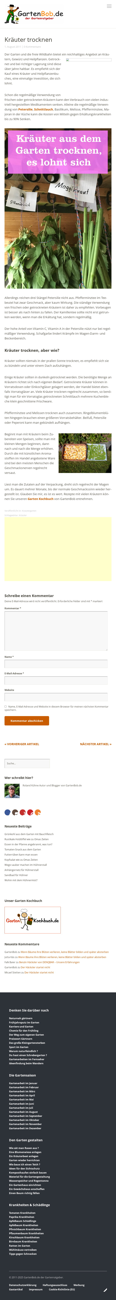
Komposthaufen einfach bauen (28, 1172)
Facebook (8, 812)
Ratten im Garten (19, 1245)
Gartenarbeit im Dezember (25, 1128)
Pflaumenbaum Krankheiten (26, 1233)
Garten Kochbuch (40, 499)
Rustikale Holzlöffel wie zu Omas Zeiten (27, 839)
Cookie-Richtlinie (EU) (62, 1289)
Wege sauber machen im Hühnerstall (26, 865)
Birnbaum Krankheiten (23, 1241)
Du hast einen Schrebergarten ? (28, 1055)
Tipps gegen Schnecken (23, 1254)
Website (9, 690)
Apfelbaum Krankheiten (23, 1225)
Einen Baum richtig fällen (24, 1193)
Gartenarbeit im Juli (21, 1107)
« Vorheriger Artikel (22, 744)
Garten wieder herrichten (24, 1160)
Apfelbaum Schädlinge (22, 1221)
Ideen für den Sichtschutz (24, 1168)
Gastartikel (16, 1289)
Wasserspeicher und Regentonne (28, 1180)
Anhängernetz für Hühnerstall (22, 870)
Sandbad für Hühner (16, 875)
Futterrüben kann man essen (21, 854)
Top (104, 1290)
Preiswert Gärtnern (20, 1038)
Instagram (15, 812)
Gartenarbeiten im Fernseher (26, 1059)
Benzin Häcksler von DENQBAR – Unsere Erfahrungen (49, 962)
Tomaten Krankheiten (22, 1213)
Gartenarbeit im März (22, 1091)
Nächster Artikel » (95, 744)
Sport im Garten (18, 1047)
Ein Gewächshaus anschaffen (27, 1189)
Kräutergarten (29, 510)
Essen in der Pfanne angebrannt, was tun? (28, 844)
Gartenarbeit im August (23, 1112)
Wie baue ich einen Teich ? (24, 1164)
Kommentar (13, 608)
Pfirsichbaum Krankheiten (25, 1229)
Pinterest (30, 812)
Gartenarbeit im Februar (24, 1087)
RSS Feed (38, 812)
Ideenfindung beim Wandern (26, 1063)
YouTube (23, 812)
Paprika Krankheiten (21, 1217)
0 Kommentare (32, 46)
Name (9, 657)
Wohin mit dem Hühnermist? (21, 880)
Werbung (79, 1285)
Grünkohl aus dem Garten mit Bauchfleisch (29, 834)
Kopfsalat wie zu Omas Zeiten (21, 859)
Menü (109, 6)
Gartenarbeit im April (22, 1095)
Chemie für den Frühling (23, 1030)
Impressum (36, 1289)
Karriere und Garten (21, 1026)
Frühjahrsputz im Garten (24, 1022)
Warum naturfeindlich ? (23, 1051)
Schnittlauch (43, 109)
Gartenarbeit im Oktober (24, 1120)
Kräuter (23, 515)
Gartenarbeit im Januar (23, 1083)
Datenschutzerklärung (22, 1285)
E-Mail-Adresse (14, 673)
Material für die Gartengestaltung (29, 1176)
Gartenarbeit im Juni (21, 1103)
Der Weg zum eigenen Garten (26, 1034)
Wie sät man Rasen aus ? (24, 1148)
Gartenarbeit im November (25, 1124)
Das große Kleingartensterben (27, 1043)
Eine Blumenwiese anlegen (25, 1152)
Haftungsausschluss (55, 1285)
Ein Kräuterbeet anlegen (23, 1156)
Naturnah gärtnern (20, 1018)
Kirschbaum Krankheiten (24, 1237)
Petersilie (25, 109)
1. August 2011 (13, 46)
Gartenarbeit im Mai (21, 1099)
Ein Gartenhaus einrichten (25, 1185)
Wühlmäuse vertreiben (23, 1249)
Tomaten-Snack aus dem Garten (23, 849)
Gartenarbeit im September (25, 1116)
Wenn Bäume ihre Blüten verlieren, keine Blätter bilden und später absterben (65, 952)
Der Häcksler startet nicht (35, 967)
